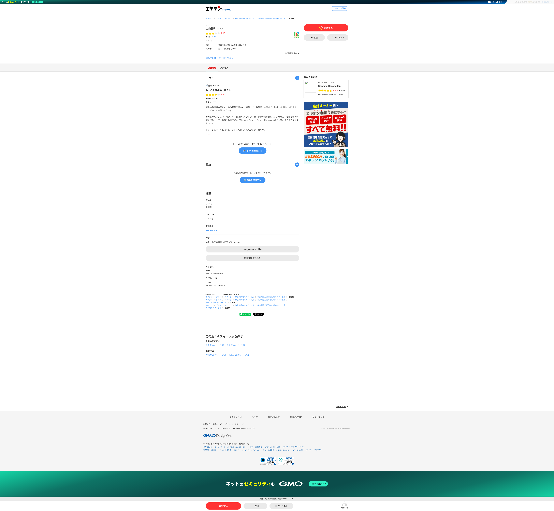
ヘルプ (255, 417)
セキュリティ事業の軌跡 (314, 450)
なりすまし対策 (298, 450)
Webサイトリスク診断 (272, 447)
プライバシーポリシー (233, 424)
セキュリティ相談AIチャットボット (294, 447)
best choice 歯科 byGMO (242, 428)
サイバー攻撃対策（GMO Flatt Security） (276, 450)
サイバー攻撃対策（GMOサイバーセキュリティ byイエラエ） (239, 450)
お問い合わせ (274, 417)
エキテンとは (236, 417)
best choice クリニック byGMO (215, 428)
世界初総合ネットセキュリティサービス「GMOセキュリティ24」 (224, 447)
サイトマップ (318, 417)
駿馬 (216, 86)
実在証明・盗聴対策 (209, 450)
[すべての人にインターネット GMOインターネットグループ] (534, 2)
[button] (344, 506)
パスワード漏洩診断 (255, 447)
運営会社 (216, 424)
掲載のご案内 (296, 417)
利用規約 (206, 424)
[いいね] (207, 135)
